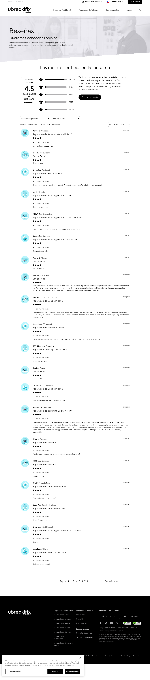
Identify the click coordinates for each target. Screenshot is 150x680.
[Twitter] (106, 624)
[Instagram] (118, 624)
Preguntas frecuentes (84, 633)
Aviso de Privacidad (102, 656)
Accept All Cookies (72, 671)
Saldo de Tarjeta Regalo (84, 637)
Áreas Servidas (81, 623)
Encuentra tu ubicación (62, 10)
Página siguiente (111, 581)
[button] (92, 2)
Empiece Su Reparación (63, 611)
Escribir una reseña (90, 97)
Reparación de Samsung (62, 619)
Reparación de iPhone (62, 615)
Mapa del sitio (137, 656)
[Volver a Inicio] (21, 10)
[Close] (80, 657)
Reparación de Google (62, 623)
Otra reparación (112, 10)
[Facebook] (101, 624)
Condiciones (114, 656)
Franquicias (80, 619)
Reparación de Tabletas (62, 632)
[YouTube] (112, 624)
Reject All (55, 671)
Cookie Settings (126, 656)
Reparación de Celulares (62, 628)
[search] (139, 10)
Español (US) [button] (116, 2)
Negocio (129, 10)
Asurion (11, 2)
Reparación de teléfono (88, 10)
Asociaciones (80, 615)
